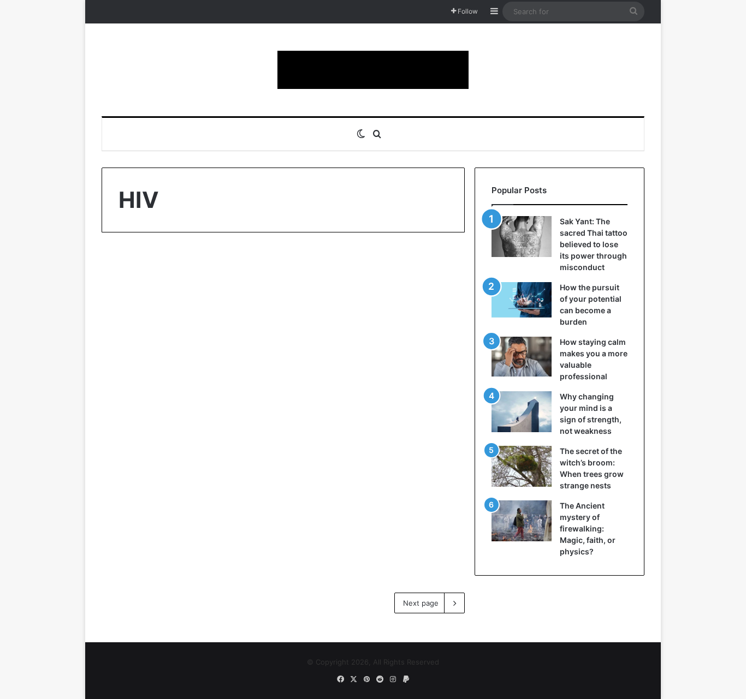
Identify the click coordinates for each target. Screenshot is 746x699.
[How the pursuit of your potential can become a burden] (522, 302)
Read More (152, 533)
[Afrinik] (373, 70)
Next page (421, 603)
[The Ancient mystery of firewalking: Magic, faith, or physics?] (522, 520)
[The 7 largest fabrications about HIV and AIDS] (188, 423)
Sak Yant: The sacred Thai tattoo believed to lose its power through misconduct (593, 244)
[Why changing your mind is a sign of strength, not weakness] (522, 411)
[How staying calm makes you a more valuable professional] (522, 357)
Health (136, 272)
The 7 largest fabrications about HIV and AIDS (184, 310)
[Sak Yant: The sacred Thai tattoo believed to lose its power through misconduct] (522, 236)
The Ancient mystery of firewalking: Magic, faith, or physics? (587, 528)
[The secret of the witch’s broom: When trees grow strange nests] (522, 466)
